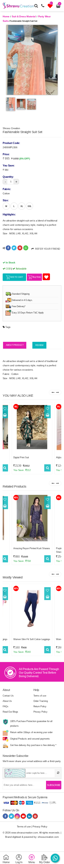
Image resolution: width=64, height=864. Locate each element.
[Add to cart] (5, 415)
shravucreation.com (48, 836)
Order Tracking (40, 701)
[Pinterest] (19, 247)
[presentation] (53, 392)
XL (21, 206)
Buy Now (36, 277)
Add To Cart (16, 277)
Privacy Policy (40, 711)
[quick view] (4, 468)
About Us (7, 701)
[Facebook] (8, 247)
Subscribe (53, 785)
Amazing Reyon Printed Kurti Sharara (31, 548)
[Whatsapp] (25, 247)
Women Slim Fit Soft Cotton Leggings (31, 639)
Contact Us (8, 695)
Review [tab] (39, 345)
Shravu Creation (11, 128)
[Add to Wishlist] (5, 408)
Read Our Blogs (10, 711)
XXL (29, 206)
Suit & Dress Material (24, 16)
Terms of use (39, 695)
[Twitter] (14, 247)
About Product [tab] (14, 345)
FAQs (5, 706)
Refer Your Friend (47, 248)
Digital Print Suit (21, 457)
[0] (51, 6)
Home (6, 16)
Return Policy (39, 706)
